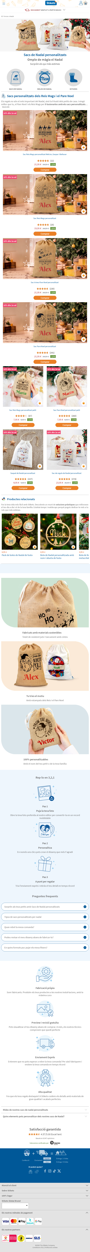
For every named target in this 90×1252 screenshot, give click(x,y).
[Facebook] (45, 1171)
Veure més (5, 107)
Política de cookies (51, 1247)
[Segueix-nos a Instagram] (49, 1171)
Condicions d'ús (38, 1247)
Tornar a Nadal (9, 16)
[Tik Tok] (54, 1171)
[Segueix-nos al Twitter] (59, 1171)
